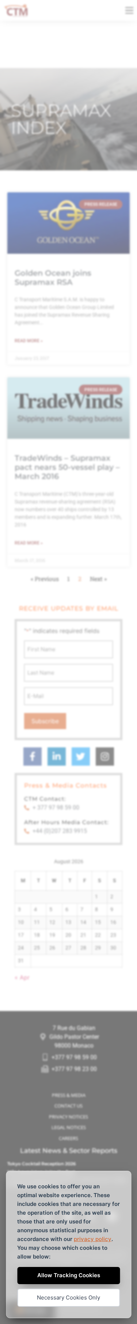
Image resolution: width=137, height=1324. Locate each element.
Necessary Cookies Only (68, 1297)
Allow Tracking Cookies (68, 1275)
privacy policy (92, 1239)
